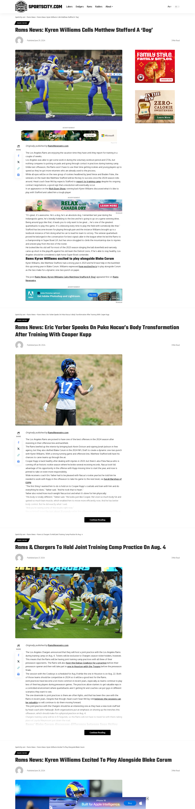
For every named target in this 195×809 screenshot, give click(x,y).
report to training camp (88, 181)
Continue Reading (97, 520)
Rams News (22, 23)
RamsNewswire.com (58, 146)
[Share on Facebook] (18, 155)
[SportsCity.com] (38, 7)
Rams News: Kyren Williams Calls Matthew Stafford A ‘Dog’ (65, 277)
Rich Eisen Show (57, 188)
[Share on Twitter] (18, 162)
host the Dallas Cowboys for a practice (86, 663)
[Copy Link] (18, 168)
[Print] (18, 175)
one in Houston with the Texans (83, 666)
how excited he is (88, 266)
